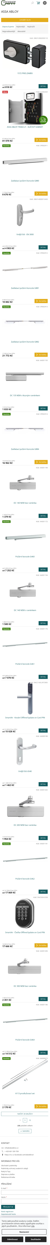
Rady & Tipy (5, 1171)
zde (32, 1226)
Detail (43, 86)
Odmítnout (12, 1239)
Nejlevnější (20, 27)
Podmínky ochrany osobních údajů (14, 1168)
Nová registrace (7, 1211)
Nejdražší (31, 27)
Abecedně (21, 31)
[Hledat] (32, 3)
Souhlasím (36, 1239)
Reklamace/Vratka (8, 1177)
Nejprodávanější (8, 31)
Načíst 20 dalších (25, 1114)
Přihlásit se (8, 1207)
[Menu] (44, 3)
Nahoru (26, 1131)
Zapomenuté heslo (8, 1214)
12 (30, 1120)
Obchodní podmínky (9, 1165)
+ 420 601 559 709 (12, 1151)
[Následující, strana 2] (25, 1120)
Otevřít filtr (25, 20)
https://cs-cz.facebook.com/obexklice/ (19, 1155)
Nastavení (24, 1232)
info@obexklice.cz (11, 1148)
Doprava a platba (8, 1174)
